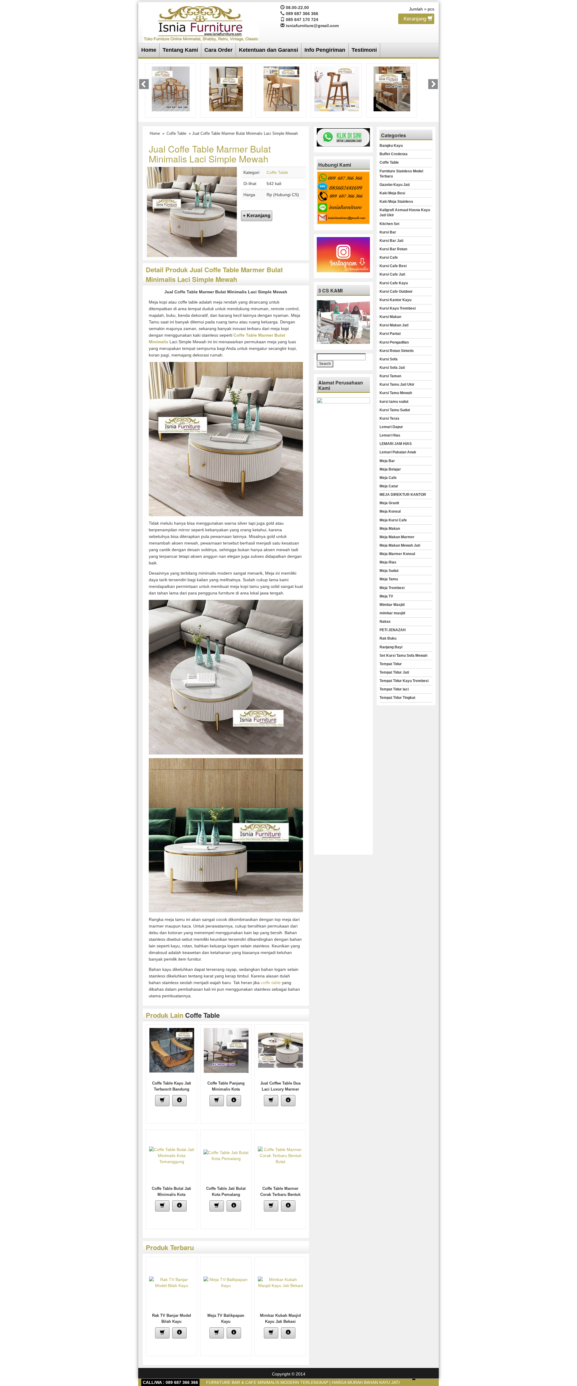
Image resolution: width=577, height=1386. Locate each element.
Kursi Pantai (390, 334)
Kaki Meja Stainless (396, 201)
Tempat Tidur (391, 664)
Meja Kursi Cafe (393, 520)
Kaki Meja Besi (392, 193)
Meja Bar (387, 461)
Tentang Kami (180, 50)
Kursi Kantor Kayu (395, 300)
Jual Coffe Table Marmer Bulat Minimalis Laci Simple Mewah (210, 153)
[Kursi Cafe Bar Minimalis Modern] (171, 88)
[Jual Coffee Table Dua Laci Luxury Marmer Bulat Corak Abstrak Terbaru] (280, 1050)
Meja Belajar (390, 469)
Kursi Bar (388, 232)
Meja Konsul (390, 511)
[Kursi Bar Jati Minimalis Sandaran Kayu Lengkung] (281, 88)
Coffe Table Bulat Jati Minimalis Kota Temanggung (171, 1194)
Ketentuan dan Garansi (268, 50)
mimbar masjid (392, 613)
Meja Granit (389, 503)
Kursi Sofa (389, 359)
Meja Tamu (389, 579)
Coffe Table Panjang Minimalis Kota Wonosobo (226, 1089)
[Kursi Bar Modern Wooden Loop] (336, 88)
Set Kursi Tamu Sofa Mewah (403, 655)
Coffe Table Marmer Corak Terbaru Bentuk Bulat (280, 1194)
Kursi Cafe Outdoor (396, 291)
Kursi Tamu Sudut (395, 410)
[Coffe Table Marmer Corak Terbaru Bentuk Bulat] (280, 1155)
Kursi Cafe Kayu (394, 283)
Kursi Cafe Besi (393, 266)
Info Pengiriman (324, 50)
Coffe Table (176, 133)
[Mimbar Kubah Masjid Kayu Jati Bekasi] (280, 1282)
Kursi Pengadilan (394, 342)
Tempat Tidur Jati (394, 672)
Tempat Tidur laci (394, 689)
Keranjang (416, 19)
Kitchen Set (389, 224)
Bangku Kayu (391, 146)
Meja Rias (388, 562)
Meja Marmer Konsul (397, 554)
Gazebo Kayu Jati (395, 185)
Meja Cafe (388, 478)
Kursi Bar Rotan (393, 249)
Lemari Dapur (391, 427)
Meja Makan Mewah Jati (400, 545)
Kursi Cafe (389, 257)
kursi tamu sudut (394, 402)
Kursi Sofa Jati (392, 368)
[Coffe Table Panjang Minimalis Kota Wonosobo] (226, 1050)
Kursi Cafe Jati (392, 274)
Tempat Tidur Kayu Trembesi (404, 681)
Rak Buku (388, 638)
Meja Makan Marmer (397, 537)
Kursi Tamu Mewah (396, 393)
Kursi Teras (389, 418)
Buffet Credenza (394, 154)
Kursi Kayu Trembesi (398, 308)
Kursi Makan (390, 317)
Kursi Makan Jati (394, 325)
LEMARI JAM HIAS (396, 444)
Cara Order (218, 50)
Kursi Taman (390, 376)
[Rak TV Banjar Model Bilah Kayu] (171, 1282)
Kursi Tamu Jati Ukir (397, 384)
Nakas (385, 621)
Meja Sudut (389, 571)
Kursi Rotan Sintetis (397, 351)
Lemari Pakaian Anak (398, 452)
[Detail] (179, 1100)
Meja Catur (389, 486)
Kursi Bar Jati (391, 241)
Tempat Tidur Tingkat (397, 698)
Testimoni (364, 50)
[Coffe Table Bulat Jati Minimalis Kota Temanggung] (171, 1155)
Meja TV (386, 596)
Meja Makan (390, 528)
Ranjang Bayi (391, 647)
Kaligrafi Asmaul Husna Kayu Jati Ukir (405, 212)
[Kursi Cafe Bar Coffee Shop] (392, 88)
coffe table (271, 982)
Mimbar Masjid (392, 605)
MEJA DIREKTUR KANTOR (403, 494)
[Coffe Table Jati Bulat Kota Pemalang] (226, 1155)
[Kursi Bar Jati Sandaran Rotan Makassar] (226, 88)
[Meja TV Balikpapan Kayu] (226, 1282)
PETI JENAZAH (393, 630)
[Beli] (162, 1100)
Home (148, 50)
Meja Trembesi (392, 588)
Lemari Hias (390, 435)
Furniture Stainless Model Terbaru (401, 173)
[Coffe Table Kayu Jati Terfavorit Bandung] (171, 1050)
